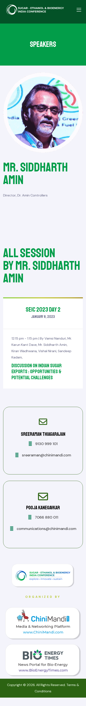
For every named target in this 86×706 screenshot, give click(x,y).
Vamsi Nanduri (55, 338)
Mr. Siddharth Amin (52, 344)
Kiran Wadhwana (24, 351)
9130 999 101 (46, 443)
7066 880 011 (46, 517)
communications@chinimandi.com (46, 528)
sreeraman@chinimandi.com (46, 455)
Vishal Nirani (47, 351)
